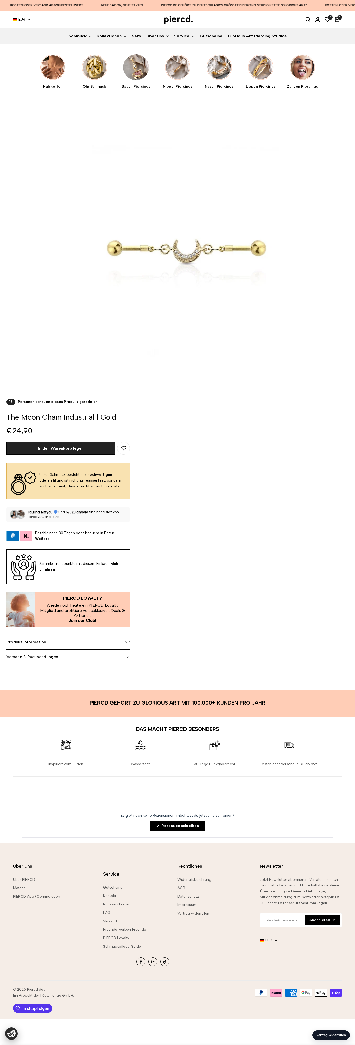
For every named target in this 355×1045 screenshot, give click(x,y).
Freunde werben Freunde (124, 929)
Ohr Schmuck (94, 87)
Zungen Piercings (302, 87)
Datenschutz (188, 896)
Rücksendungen (116, 904)
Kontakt (109, 896)
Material (20, 888)
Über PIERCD (24, 879)
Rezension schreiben (182, 827)
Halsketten (53, 87)
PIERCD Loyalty (116, 938)
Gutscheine (112, 887)
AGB (181, 888)
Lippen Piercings (260, 87)
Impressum (187, 905)
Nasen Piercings (219, 87)
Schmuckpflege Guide (122, 946)
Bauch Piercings (136, 87)
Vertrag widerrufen (193, 913)
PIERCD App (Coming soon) (37, 896)
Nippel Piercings (177, 87)
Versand (110, 921)
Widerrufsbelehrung (194, 879)
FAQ (106, 912)
